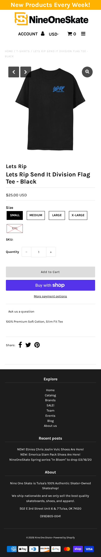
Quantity (12, 252)
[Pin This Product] (37, 345)
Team (50, 410)
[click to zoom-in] (87, 72)
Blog (50, 421)
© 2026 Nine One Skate (39, 537)
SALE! (50, 405)
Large (57, 215)
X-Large (78, 215)
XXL (15, 228)
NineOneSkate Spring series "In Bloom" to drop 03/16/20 (50, 459)
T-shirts (23, 51)
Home (9, 51)
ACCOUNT (28, 34)
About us (50, 426)
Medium (35, 215)
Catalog (50, 395)
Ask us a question (21, 311)
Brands (50, 400)
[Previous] (13, 72)
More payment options (50, 296)
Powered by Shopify (64, 537)
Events (50, 415)
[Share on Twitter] (28, 345)
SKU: (9, 239)
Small (15, 215)
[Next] (25, 72)
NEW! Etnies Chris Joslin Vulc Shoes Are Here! (50, 449)
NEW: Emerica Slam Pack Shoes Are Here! (50, 454)
